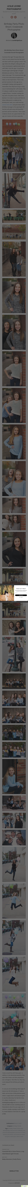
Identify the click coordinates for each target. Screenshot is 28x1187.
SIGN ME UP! (21, 595)
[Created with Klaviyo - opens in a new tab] (14, 601)
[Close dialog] (27, 586)
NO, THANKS (21, 597)
